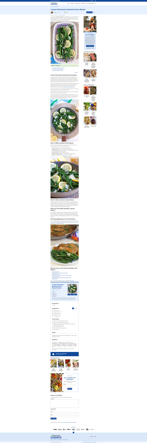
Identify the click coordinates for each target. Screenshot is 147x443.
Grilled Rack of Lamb (60, 223)
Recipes (72, 3)
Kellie (55, 12)
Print (76, 294)
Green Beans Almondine (56, 276)
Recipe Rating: (53, 408)
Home (68, 3)
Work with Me (65, 439)
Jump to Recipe (89, 12)
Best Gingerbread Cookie (93, 80)
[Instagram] (90, 1)
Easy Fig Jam (93, 126)
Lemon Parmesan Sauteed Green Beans (58, 67)
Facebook (72, 280)
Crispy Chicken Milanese (61, 369)
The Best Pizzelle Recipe (86, 63)
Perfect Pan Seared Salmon (62, 222)
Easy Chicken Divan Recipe (53, 369)
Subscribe (69, 388)
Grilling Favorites (90, 3)
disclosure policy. (63, 15)
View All (76, 72)
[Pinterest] (95, 1)
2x (74, 308)
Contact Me (60, 439)
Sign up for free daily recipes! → (55, 0)
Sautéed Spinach (54, 278)
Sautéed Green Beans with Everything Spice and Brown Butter (61, 277)
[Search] (95, 3)
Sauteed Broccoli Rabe (55, 271)
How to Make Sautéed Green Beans (57, 69)
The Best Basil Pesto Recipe (87, 113)
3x (76, 308)
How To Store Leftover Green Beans (57, 70)
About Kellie (77, 3)
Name (52, 411)
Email (65, 384)
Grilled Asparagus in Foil (56, 274)
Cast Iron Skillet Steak (69, 222)
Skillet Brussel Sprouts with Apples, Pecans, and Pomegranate (61, 275)
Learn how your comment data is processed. (69, 422)
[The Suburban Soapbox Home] (54, 3)
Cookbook (83, 3)
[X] (94, 1)
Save (69, 294)
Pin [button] (72, 294)
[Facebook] (92, 1)
